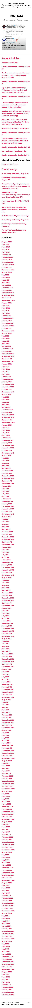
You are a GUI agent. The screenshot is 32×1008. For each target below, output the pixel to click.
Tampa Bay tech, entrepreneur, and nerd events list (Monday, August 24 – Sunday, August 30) (16, 186)
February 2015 (7, 593)
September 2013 (8, 636)
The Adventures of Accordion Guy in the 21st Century (16, 5)
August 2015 (6, 578)
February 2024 (7, 318)
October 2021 (7, 389)
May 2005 (5, 890)
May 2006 (5, 860)
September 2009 (8, 758)
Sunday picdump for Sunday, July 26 (16, 147)
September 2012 (8, 667)
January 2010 (7, 748)
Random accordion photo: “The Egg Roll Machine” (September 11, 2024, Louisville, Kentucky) (16, 113)
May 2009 (5, 768)
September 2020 (8, 422)
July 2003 (5, 944)
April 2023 (5, 344)
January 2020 (7, 443)
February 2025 (7, 288)
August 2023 (7, 333)
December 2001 (8, 992)
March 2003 (6, 954)
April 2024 (6, 313)
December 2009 (8, 751)
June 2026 (6, 247)
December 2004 (8, 903)
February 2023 (7, 349)
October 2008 (7, 786)
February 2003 (7, 957)
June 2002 (6, 977)
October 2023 (7, 328)
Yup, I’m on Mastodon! (10, 164)
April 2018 (5, 496)
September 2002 (8, 969)
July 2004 (5, 916)
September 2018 (8, 483)
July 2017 (5, 519)
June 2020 (6, 430)
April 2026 (5, 252)
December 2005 (8, 873)
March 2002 (6, 985)
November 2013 (8, 631)
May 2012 (5, 677)
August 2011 (6, 700)
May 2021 (5, 402)
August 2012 (6, 669)
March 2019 (6, 468)
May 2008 (5, 799)
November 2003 (8, 934)
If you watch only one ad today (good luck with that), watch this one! (14, 209)
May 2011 (5, 707)
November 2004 (8, 906)
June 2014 (5, 613)
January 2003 (7, 959)
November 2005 (8, 875)
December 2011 (7, 689)
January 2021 (7, 412)
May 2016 (5, 555)
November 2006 (8, 845)
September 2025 (8, 270)
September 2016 (8, 545)
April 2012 (5, 679)
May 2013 (5, 646)
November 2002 (8, 964)
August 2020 (7, 425)
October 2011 (7, 695)
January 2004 (7, 929)
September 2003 (8, 939)
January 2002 (7, 990)
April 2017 (5, 527)
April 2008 (6, 801)
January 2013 (7, 656)
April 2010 (5, 740)
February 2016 (7, 562)
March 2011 (6, 712)
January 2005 (7, 901)
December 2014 (8, 598)
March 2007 (6, 834)
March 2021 (6, 407)
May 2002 (5, 979)
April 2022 (5, 374)
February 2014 (7, 623)
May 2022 (5, 372)
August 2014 (6, 608)
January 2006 (7, 870)
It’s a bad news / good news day (14, 151)
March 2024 (6, 316)
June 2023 (6, 338)
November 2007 (8, 814)
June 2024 (6, 308)
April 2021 (5, 405)
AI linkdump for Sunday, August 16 (15, 220)
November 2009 (8, 753)
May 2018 (5, 494)
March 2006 (6, 865)
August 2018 (6, 486)
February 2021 (7, 410)
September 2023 (8, 331)
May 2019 (5, 463)
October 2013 (7, 634)
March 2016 (6, 560)
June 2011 (5, 705)
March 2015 (6, 590)
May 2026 (5, 249)
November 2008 (8, 784)
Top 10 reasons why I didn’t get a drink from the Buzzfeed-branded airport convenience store (15, 141)
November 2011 (7, 692)
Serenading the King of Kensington (15, 128)
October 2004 (7, 908)
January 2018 (7, 504)
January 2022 (7, 382)
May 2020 (5, 433)
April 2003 (6, 951)
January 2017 (7, 534)
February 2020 (7, 440)
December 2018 (8, 476)
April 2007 (6, 832)
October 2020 (7, 420)
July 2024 (5, 305)
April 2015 (5, 588)
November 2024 (8, 295)
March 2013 (6, 651)
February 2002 (7, 987)
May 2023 (5, 341)
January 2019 (7, 473)
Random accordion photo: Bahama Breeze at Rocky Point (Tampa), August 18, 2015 (15, 75)
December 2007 (8, 812)
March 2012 (6, 682)
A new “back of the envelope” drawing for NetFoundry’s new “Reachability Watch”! (16, 195)
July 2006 (5, 855)
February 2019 (7, 471)
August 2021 (6, 394)
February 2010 (7, 745)
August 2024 (7, 303)
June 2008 (6, 796)
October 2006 (7, 847)
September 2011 (8, 697)
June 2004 (6, 918)
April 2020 (6, 435)
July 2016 (5, 550)
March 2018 (6, 499)
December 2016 (8, 537)
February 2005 (7, 898)
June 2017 (5, 522)
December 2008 (8, 781)
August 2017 (6, 517)
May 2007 (5, 829)
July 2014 (5, 611)
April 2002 (6, 982)
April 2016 (5, 557)
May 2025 (5, 280)
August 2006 (7, 852)
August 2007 (7, 822)
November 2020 (8, 417)
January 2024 (7, 321)
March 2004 (6, 926)
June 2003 (6, 946)
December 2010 (8, 720)
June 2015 (5, 583)
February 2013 (7, 654)
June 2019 (5, 461)
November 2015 (8, 570)
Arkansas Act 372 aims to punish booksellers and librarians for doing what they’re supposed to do (15, 122)
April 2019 (5, 466)
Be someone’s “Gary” (10, 63)
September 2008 (8, 789)
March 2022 (6, 377)
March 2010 (6, 743)
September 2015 (8, 575)
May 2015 (5, 585)
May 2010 (5, 738)
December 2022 (8, 354)
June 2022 (6, 369)
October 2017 (7, 511)
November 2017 (8, 509)
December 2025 (8, 262)
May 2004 (5, 921)
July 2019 (5, 458)
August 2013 (6, 639)
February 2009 (7, 776)
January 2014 (7, 626)
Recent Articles (10, 58)
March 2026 (6, 255)
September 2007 (8, 819)
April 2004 (6, 923)
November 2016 (8, 539)
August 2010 (6, 730)
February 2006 (7, 868)
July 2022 (5, 366)
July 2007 (5, 824)
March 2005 (6, 896)
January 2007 (7, 840)
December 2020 (8, 415)
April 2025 (5, 283)
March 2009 (6, 773)
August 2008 (7, 791)
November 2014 (8, 600)
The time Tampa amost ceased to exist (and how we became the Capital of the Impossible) (15, 105)
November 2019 (8, 448)
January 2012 (7, 687)
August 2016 (6, 547)
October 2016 (7, 542)
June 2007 (6, 827)
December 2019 (8, 445)
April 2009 (6, 771)
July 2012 (5, 672)
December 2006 (8, 842)
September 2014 (8, 606)
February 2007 (7, 837)
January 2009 (7, 779)
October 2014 (7, 603)
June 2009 (6, 766)
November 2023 (8, 326)
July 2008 (5, 794)
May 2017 (5, 524)
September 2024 (8, 300)
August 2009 (7, 761)
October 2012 (7, 664)
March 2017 (6, 529)
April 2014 (5, 618)
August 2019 (6, 455)
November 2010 (8, 723)
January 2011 (6, 717)
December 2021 (8, 384)
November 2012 (8, 662)
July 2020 (5, 427)
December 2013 (8, 628)
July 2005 (5, 885)
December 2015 (8, 567)
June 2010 (5, 735)
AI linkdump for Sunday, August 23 (15, 174)
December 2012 (8, 659)
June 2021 (5, 400)
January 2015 (7, 595)
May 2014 (5, 616)
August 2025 (7, 272)
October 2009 (7, 756)
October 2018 (7, 481)
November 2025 (8, 265)
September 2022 (8, 361)
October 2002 (7, 967)
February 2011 (7, 715)
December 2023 (8, 323)
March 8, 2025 (23, 20)
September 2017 (8, 514)
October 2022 (7, 359)
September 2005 (8, 880)
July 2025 (5, 275)
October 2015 (7, 572)
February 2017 (7, 532)
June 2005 (6, 888)
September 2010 (8, 728)
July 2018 (5, 489)
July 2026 (5, 244)
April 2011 (5, 710)
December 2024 (8, 293)
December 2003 (8, 931)
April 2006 (6, 862)
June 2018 (5, 491)
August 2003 (7, 941)
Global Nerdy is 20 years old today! (15, 216)
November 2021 (8, 387)
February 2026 (7, 257)
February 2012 (7, 684)
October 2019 (7, 450)
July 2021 (5, 397)
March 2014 (6, 621)
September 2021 (8, 392)
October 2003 (7, 936)
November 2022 (8, 356)
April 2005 (6, 893)
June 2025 (6, 277)
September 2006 (8, 850)
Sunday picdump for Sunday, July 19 (15, 155)
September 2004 (8, 911)
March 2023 (6, 346)
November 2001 (8, 995)
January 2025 (7, 290)
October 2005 (7, 878)
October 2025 (7, 267)
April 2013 (5, 649)
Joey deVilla (11, 20)
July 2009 (5, 763)
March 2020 (6, 438)
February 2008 (7, 806)
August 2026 (7, 242)
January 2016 (7, 565)
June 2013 (5, 644)
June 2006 (6, 857)
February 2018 (7, 501)
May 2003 (5, 949)
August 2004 (7, 913)
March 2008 (6, 804)
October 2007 (7, 817)
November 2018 (8, 478)
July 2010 (5, 733)
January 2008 (7, 809)
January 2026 (7, 260)
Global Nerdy (9, 169)
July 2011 (5, 702)
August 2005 (7, 883)
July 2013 (5, 641)
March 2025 (6, 285)
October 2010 (7, 725)
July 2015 (5, 580)
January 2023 (7, 351)
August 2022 (7, 364)
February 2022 (7, 379)
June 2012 (5, 674)
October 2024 (7, 298)
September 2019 (8, 453)
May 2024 (5, 310)
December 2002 (8, 962)
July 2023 (5, 336)
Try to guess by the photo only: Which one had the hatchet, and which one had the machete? (14, 90)
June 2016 (5, 552)
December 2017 (8, 506)
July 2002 (5, 974)
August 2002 (7, 972)
